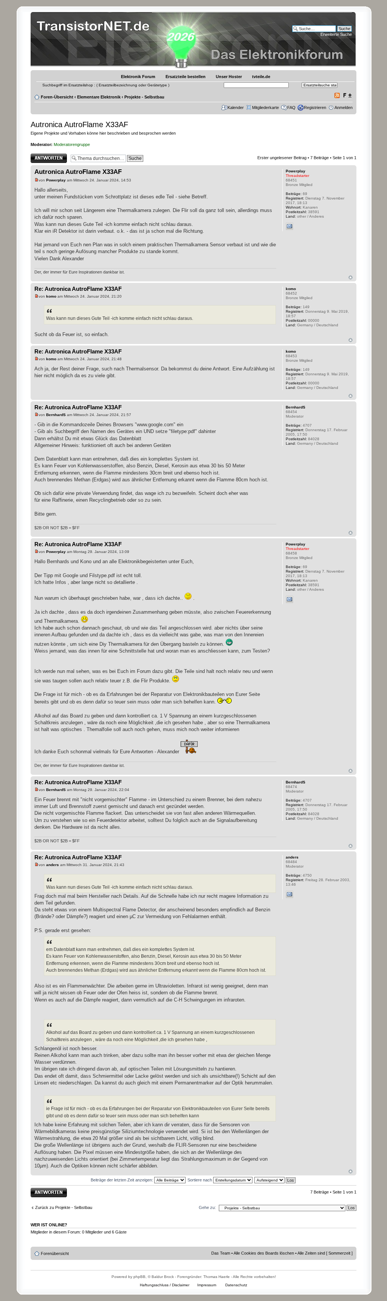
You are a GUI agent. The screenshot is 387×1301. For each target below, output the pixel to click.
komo (51, 296)
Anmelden (343, 107)
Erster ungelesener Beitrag (282, 157)
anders (52, 865)
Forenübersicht (55, 1253)
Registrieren (315, 107)
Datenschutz (236, 1285)
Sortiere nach (200, 1180)
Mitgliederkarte (265, 107)
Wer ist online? (49, 1225)
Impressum (206, 1285)
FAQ (291, 107)
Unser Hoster (229, 76)
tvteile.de (261, 76)
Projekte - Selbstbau (144, 97)
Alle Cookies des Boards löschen (264, 1253)
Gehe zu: (207, 1207)
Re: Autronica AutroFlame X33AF (78, 289)
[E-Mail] (289, 226)
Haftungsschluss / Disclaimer (164, 1285)
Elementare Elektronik (99, 97)
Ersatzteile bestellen (186, 76)
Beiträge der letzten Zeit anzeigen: (122, 1180)
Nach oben (350, 277)
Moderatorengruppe (72, 144)
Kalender (236, 107)
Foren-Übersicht (57, 97)
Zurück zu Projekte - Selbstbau (63, 1207)
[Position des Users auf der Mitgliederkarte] (299, 226)
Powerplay (56, 180)
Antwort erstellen (46, 156)
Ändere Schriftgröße (347, 95)
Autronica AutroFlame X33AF (79, 124)
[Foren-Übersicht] (95, 39)
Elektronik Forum (138, 76)
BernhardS (56, 415)
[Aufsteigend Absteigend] (275, 1180)
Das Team (220, 1253)
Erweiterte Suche (336, 34)
